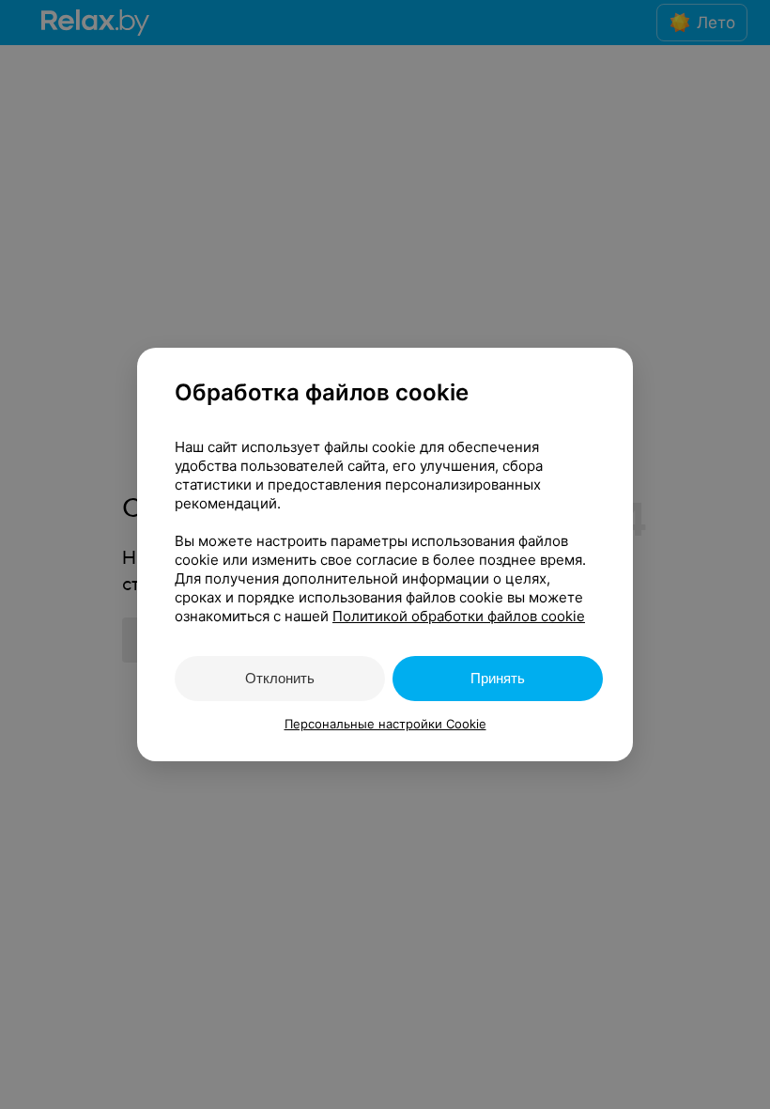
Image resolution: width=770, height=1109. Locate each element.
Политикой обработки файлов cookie (458, 616)
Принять (497, 678)
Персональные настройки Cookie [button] (385, 723)
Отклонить (280, 678)
